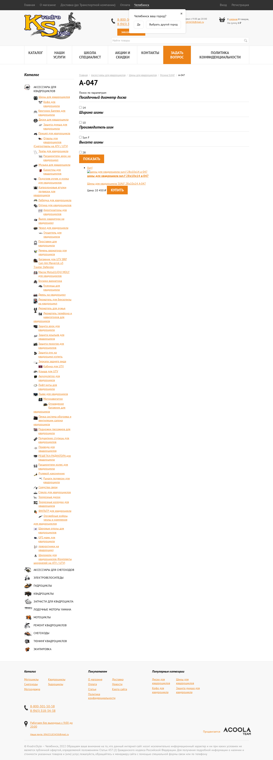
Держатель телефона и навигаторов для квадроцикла (53, 317)
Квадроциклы (44, 593)
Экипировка (42, 649)
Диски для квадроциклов (161, 681)
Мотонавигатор (53, 399)
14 (84, 107)
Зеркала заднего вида (52, 361)
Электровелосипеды (49, 577)
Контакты (150, 52)
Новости (117, 684)
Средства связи (48, 487)
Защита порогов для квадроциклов (51, 345)
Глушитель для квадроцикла (53, 234)
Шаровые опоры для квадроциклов (51, 530)
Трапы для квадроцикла (53, 151)
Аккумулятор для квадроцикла (49, 378)
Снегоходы (41, 633)
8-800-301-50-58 (42, 706)
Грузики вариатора (50, 281)
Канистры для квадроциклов (52, 172)
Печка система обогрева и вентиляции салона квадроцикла (52, 420)
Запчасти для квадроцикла (53, 601)
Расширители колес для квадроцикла (53, 466)
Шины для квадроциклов (54, 97)
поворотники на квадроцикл (49, 548)
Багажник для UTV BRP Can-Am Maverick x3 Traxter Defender (50, 263)
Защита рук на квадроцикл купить (50, 354)
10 (84, 122)
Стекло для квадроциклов (54, 492)
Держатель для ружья (51, 308)
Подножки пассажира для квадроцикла (54, 431)
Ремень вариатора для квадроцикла (53, 252)
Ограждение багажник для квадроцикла (50, 407)
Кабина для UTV (53, 366)
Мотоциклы (42, 617)
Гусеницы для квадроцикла (51, 287)
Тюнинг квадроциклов (50, 641)
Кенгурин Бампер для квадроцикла (51, 112)
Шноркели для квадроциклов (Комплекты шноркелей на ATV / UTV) (53, 559)
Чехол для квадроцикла (53, 228)
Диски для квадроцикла (54, 119)
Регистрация (240, 5)
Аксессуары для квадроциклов (45, 89)
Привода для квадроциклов (48, 449)
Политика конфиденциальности (220, 54)
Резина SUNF (167, 75)
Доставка (118, 679)
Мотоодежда (32, 689)
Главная (29, 5)
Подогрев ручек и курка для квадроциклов (53, 180)
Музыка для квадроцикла (54, 165)
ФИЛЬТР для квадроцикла (55, 511)
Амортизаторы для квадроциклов (55, 212)
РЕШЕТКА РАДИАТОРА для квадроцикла (54, 458)
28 (84, 152)
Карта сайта (119, 689)
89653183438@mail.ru (191, 21)
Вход (223, 5)
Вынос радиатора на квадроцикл (51, 221)
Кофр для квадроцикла (51, 104)
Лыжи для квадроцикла (53, 394)
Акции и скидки (122, 54)
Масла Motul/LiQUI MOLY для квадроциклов (54, 274)
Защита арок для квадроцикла (49, 328)
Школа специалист (90, 54)
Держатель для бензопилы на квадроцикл (54, 301)
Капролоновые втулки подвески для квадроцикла (50, 191)
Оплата (125, 5)
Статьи (92, 689)
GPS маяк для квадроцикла (46, 539)
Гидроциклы (43, 585)
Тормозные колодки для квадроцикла (54, 504)
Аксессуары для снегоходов (54, 570)
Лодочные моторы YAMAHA (52, 609)
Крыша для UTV (48, 371)
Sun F (85, 137)
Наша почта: (37, 734)
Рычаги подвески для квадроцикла (56, 480)
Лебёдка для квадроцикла (54, 200)
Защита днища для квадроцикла (55, 126)
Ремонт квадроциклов (50, 625)
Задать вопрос (177, 54)
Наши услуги (59, 54)
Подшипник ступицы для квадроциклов (53, 440)
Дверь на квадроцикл (52, 294)
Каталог (35, 52)
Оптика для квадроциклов (54, 205)
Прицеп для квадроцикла (54, 133)
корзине (233, 19)
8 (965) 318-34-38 (43, 711)
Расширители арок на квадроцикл (57, 158)
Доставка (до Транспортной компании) (88, 5)
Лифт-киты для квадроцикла (47, 387)
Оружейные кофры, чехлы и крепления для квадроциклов (51, 519)
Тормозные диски (49, 497)
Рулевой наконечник (52, 473)
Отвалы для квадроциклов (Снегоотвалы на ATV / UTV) (51, 142)
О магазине (48, 5)
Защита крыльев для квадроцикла (51, 337)
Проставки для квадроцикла (47, 243)
